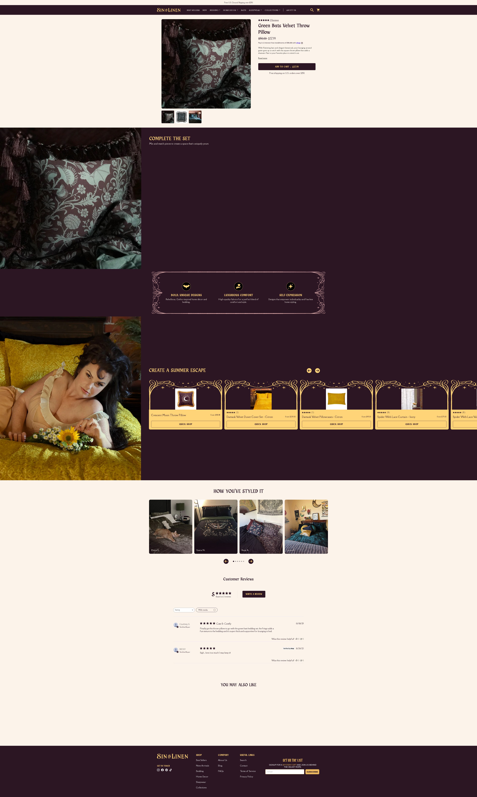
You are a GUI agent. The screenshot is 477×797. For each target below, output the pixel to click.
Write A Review (254, 594)
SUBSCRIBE (312, 771)
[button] (247, 63)
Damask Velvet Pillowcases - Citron (322, 417)
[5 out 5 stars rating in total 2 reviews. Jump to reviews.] (160, 724)
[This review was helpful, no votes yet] (297, 639)
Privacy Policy (246, 776)
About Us (222, 760)
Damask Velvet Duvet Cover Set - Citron (250, 417)
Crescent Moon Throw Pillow (168, 415)
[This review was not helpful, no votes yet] (301, 639)
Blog (220, 765)
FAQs (221, 771)
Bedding (200, 771)
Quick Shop (185, 425)
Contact (243, 765)
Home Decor (202, 776)
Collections (201, 787)
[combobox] (184, 610)
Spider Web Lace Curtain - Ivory (396, 417)
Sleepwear (201, 782)
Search (243, 760)
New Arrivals (202, 765)
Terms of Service (248, 771)
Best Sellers (201, 760)
